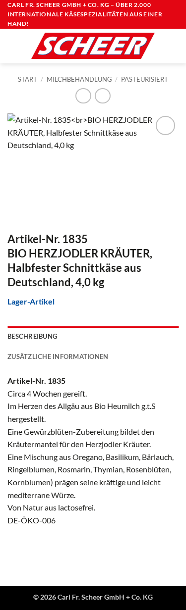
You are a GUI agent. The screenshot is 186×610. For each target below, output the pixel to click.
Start (27, 79)
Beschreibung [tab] (32, 336)
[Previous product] (102, 95)
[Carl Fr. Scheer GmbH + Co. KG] (93, 45)
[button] (13, 46)
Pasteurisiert (144, 79)
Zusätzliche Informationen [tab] (57, 356)
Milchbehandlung (79, 79)
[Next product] (83, 95)
